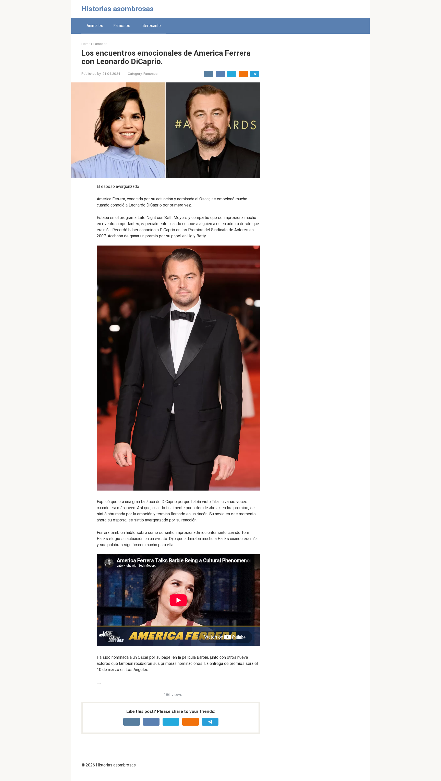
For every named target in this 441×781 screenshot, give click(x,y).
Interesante (150, 25)
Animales (95, 25)
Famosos (121, 25)
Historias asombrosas (118, 9)
